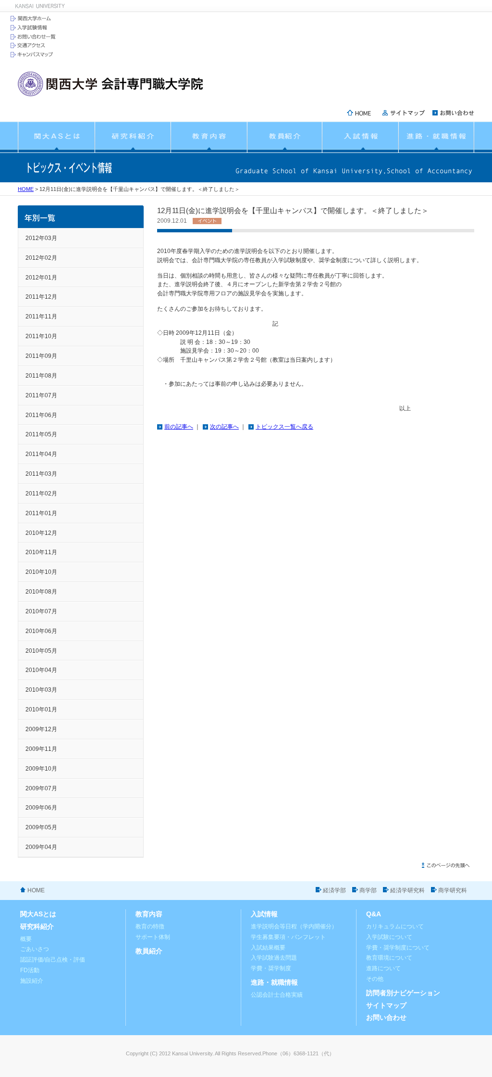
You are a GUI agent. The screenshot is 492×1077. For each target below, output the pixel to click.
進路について (383, 968)
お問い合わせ (386, 1017)
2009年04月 (41, 847)
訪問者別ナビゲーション (403, 993)
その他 (374, 979)
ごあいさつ (34, 949)
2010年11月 (41, 552)
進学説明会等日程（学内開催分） (294, 926)
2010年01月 (41, 709)
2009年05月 (41, 827)
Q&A (373, 914)
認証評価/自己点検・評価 (52, 959)
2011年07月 (41, 395)
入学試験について (389, 937)
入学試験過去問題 (274, 957)
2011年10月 (41, 336)
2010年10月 (41, 572)
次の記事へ (224, 426)
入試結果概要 (268, 947)
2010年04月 (41, 670)
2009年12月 (41, 729)
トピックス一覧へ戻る (284, 426)
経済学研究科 (407, 890)
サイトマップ (386, 1005)
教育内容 (148, 914)
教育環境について (389, 957)
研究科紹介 (37, 926)
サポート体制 (152, 937)
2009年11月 (41, 749)
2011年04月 (41, 454)
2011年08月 (41, 375)
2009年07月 (41, 788)
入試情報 (264, 914)
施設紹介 (31, 980)
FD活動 (29, 970)
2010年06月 (41, 631)
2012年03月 (41, 238)
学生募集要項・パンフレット (288, 937)
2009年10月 (41, 768)
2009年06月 (41, 807)
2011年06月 (41, 415)
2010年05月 (41, 650)
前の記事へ (178, 426)
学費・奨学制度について (398, 947)
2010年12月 (41, 533)
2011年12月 (41, 296)
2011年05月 (41, 434)
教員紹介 (148, 951)
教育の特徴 (149, 926)
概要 (26, 939)
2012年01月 (41, 277)
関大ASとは (38, 914)
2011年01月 (41, 513)
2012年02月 (41, 257)
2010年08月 (41, 591)
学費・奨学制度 (271, 968)
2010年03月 (41, 689)
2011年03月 (41, 473)
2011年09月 (41, 356)
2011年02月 (41, 493)
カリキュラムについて (395, 926)
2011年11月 (41, 316)
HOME (26, 189)
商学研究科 (452, 890)
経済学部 (334, 890)
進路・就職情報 (274, 982)
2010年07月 (41, 611)
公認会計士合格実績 (277, 994)
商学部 (368, 890)
